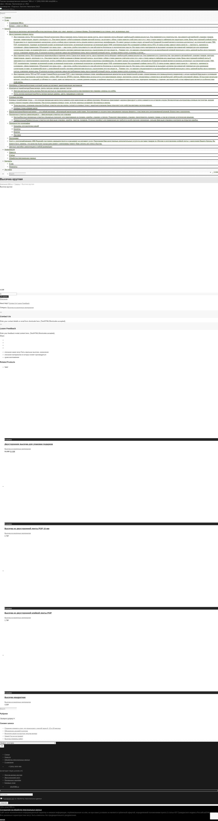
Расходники (13, 138)
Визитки (17, 132)
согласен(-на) (9, 799)
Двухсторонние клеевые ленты (21, 34)
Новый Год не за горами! (14, 736)
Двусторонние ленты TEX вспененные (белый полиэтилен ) (115, 45)
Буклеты (17, 129)
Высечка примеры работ (14, 739)
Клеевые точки (10, 783)
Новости (12, 152)
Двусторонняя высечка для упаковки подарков (29, 444)
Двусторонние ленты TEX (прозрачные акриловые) (115, 63)
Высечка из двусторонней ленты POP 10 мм (27, 528)
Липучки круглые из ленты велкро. (65, 91)
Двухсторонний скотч (12, 778)
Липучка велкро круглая (13, 775)
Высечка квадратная (15, 697)
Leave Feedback (23, 303)
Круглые (104, 117)
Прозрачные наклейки (13, 780)
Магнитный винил (99, 111)
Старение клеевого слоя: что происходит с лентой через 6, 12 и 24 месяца (33, 728)
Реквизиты (13, 167)
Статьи (12, 155)
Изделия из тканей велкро (40, 88)
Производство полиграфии (19, 123)
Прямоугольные (106, 120)
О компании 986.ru (16, 23)
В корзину (4, 296)
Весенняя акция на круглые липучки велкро (21, 733)
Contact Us (13, 303)
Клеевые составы (16, 97)
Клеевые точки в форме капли (25, 108)
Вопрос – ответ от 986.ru (18, 26)
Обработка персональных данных (22, 158)
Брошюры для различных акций (26, 126)
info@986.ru (14, 787)
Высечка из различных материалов (69, 31)
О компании (9, 762)
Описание (3, 299)
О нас (11, 164)
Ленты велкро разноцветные (48, 94)
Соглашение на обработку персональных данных (21, 810)
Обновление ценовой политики (16, 731)
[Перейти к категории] (2, 746)
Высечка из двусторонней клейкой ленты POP (28, 613)
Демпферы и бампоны (45, 85)
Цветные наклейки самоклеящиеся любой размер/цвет (30, 147)
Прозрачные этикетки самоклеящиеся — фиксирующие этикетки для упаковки (40, 114)
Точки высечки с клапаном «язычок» (83, 105)
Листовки (17, 135)
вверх (2, 820)
